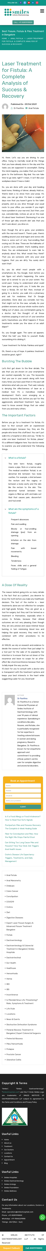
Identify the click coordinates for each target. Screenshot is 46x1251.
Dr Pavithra (19, 108)
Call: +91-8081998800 (23, 22)
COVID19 (10, 902)
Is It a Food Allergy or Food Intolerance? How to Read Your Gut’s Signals (23, 818)
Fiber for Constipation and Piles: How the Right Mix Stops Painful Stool (21, 835)
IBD (8, 984)
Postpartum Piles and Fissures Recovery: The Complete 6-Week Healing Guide (23, 827)
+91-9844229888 (18, 1219)
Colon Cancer (12, 891)
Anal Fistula (17, 38)
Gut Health (11, 963)
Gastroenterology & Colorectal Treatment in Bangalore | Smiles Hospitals (20, 948)
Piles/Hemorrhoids (14, 1044)
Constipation (12, 896)
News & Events (13, 1019)
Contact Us (8, 1156)
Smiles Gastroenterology (14, 1181)
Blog (6, 1163)
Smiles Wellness (10, 1191)
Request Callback (11, 1248)
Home (4, 38)
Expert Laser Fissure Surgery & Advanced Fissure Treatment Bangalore (19, 926)
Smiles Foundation (11, 1188)
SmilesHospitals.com (11, 1092)
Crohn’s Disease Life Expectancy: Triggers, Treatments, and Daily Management (19, 857)
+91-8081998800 (15, 1215)
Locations (10, 1014)
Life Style (10, 1009)
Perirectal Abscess (14, 1038)
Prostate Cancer (13, 1054)
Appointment (9, 1160)
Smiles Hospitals (10, 1177)
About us (7, 1143)
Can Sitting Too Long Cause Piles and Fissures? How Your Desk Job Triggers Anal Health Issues (22, 845)
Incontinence (12, 995)
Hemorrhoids (12, 973)
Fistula (9, 935)
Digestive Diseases (14, 917)
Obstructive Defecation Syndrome (21, 1024)
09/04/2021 (31, 104)
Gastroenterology (14, 940)
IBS (7, 989)
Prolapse (10, 1049)
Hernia (9, 979)
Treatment (8, 1146)
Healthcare (11, 968)
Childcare (10, 886)
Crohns (9, 907)
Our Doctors (9, 1150)
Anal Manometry (13, 880)
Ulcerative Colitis (13, 1060)
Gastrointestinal (13, 957)
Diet (8, 912)
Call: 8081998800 (34, 1248)
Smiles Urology (10, 1184)
